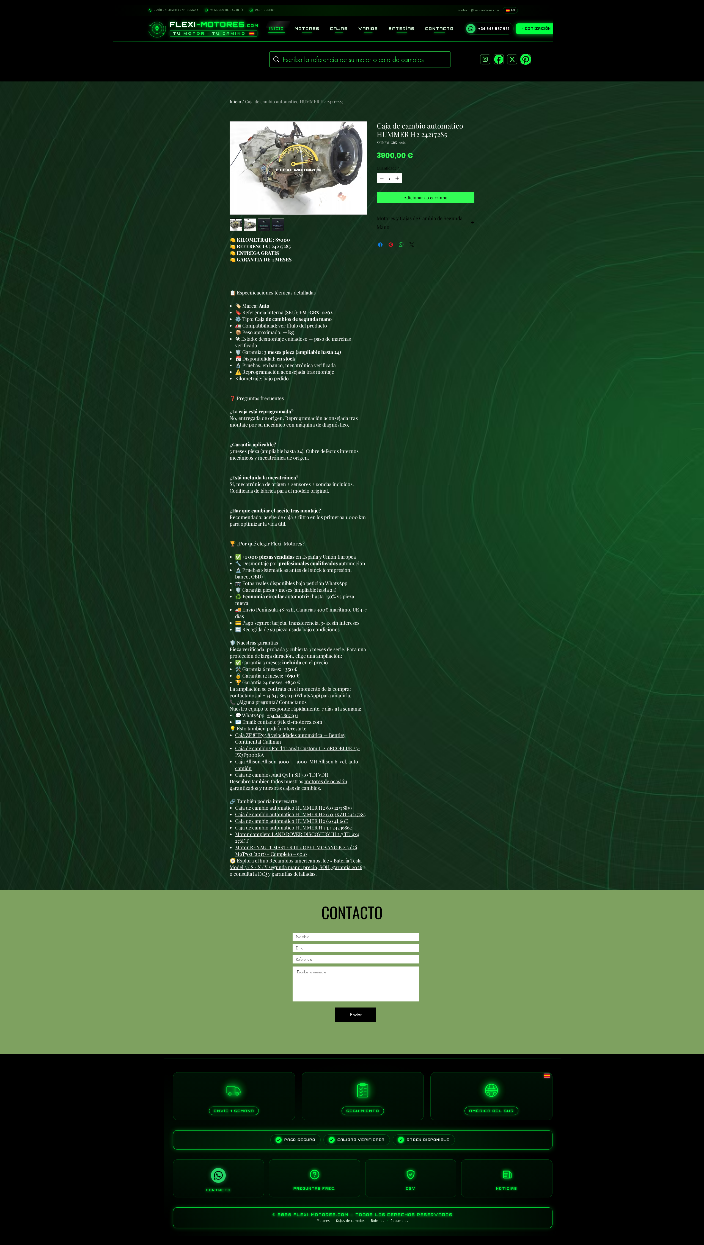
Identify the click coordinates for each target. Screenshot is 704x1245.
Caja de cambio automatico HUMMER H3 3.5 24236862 (293, 827)
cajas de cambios (301, 788)
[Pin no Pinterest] (390, 244)
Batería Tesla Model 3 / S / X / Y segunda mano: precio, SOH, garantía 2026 (296, 863)
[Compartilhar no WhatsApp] (401, 244)
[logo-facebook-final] (498, 59)
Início (235, 101)
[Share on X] (411, 244)
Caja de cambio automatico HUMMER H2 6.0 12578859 (293, 807)
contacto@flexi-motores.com (289, 722)
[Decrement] (381, 178)
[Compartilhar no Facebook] (380, 244)
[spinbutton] (389, 178)
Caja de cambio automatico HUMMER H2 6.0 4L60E (291, 821)
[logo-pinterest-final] (525, 59)
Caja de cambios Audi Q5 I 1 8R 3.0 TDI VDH (282, 774)
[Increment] (397, 178)
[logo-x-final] (512, 59)
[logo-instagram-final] (485, 59)
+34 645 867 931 (282, 715)
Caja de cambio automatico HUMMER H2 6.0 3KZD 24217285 (300, 814)
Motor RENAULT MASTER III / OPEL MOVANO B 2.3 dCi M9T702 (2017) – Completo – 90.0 (296, 850)
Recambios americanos (294, 860)
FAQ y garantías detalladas (286, 873)
